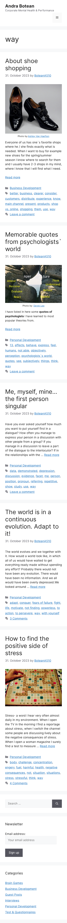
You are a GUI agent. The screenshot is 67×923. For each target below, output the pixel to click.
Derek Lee (39, 305)
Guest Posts (13, 894)
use (45, 209)
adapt (14, 602)
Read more (12, 177)
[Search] (57, 804)
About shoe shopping (21, 64)
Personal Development (25, 340)
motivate (17, 608)
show (8, 486)
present (30, 204)
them (37, 209)
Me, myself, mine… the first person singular (31, 399)
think (54, 361)
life (7, 608)
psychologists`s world (36, 356)
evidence (27, 476)
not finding (32, 608)
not (29, 772)
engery (9, 767)
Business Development (25, 188)
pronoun (23, 481)
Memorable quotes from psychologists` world (33, 241)
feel (53, 345)
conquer (25, 602)
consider (51, 193)
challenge (25, 762)
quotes (10, 361)
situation (39, 772)
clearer (38, 193)
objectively (38, 350)
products (43, 204)
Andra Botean (19, 6)
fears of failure (42, 602)
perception (12, 356)
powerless (48, 608)
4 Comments (18, 783)
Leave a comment (22, 214)
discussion (12, 476)
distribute (28, 198)
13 (11, 345)
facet (39, 476)
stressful (21, 778)
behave (31, 345)
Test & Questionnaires (20, 912)
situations (53, 772)
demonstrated (27, 471)
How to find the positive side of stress (27, 645)
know (56, 198)
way (52, 209)
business (26, 193)
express (43, 345)
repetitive (50, 481)
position (10, 481)
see (18, 361)
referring (36, 481)
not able (23, 350)
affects (19, 345)
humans (10, 350)
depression (46, 471)
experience (43, 198)
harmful (28, 767)
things (45, 361)
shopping (26, 209)
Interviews (12, 900)
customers (12, 198)
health (39, 767)
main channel (14, 204)
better (14, 193)
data (13, 471)
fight (57, 602)
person (55, 476)
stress (9, 778)
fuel (18, 767)
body (13, 762)
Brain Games (14, 883)
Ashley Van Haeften (38, 136)
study (18, 486)
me (46, 476)
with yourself (50, 613)
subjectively (31, 361)
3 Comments (18, 618)
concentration (42, 762)
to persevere (24, 613)
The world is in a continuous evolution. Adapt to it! (32, 522)
